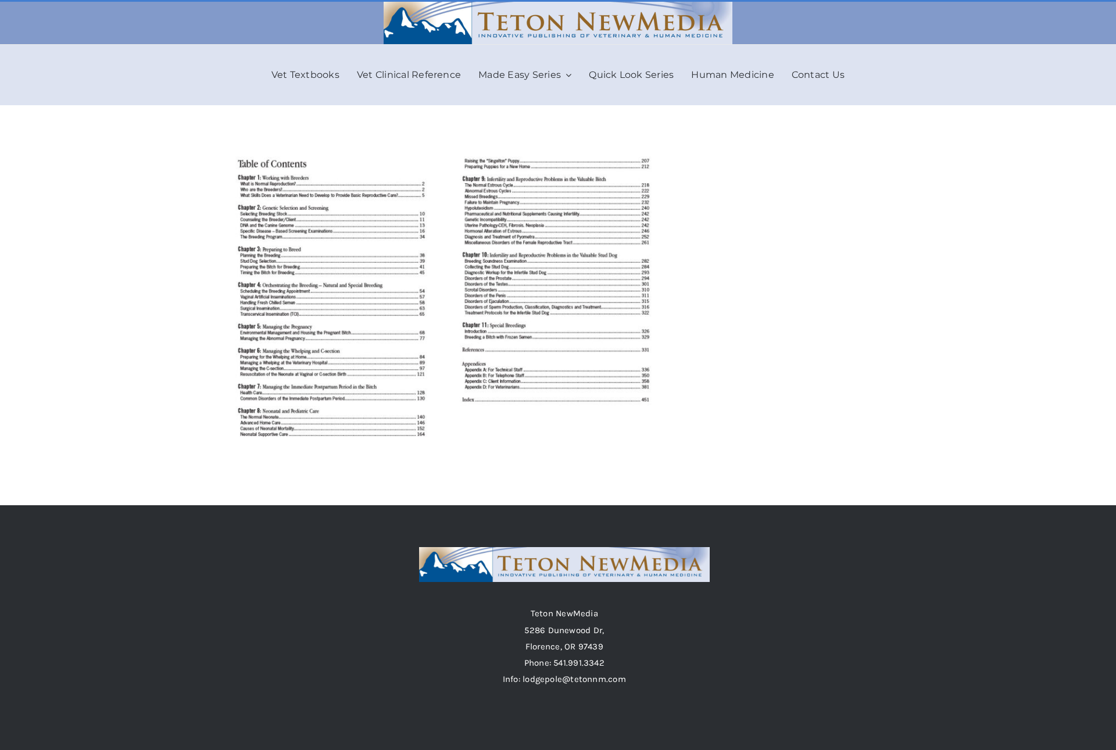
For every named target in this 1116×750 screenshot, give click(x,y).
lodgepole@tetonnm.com (574, 679)
